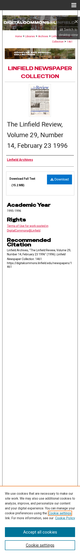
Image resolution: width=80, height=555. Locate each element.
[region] (40, 520)
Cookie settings (60, 513)
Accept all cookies (40, 532)
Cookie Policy (65, 518)
